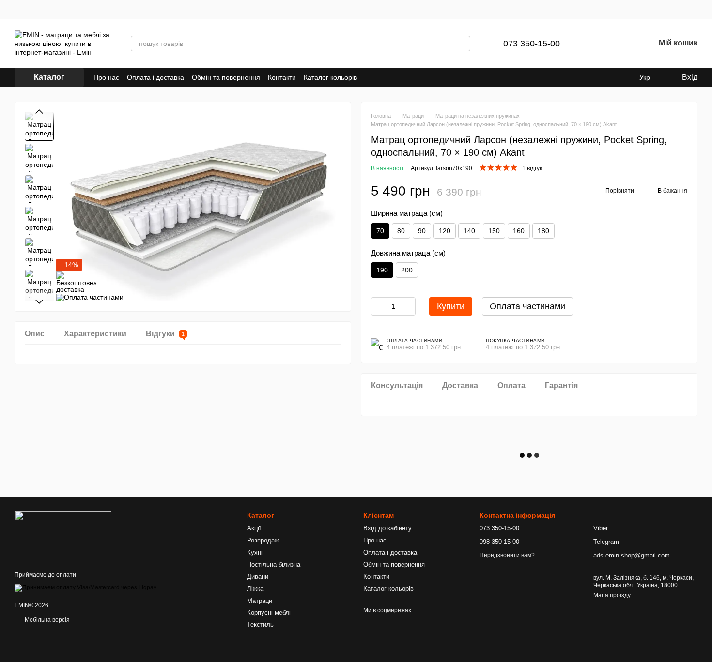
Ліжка (255, 588)
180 (543, 231)
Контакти (282, 77)
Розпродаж (263, 540)
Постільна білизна (273, 564)
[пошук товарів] (462, 43)
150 (494, 231)
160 (519, 231)
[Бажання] (622, 43)
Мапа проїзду (612, 595)
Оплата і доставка (155, 77)
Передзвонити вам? (507, 555)
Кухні (255, 552)
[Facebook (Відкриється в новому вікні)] (382, 77)
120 (444, 231)
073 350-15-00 (531, 43)
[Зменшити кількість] (378, 306)
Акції (254, 528)
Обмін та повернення (226, 77)
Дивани (257, 576)
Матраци (259, 600)
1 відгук (532, 168)
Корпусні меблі (269, 612)
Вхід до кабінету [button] (387, 528)
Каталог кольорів (330, 77)
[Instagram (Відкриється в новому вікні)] (370, 77)
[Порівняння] (596, 43)
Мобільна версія (46, 620)
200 (407, 270)
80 (401, 231)
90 (422, 231)
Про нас (106, 77)
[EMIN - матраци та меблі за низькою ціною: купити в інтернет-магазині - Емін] (63, 534)
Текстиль (260, 624)
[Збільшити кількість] (408, 306)
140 (469, 231)
